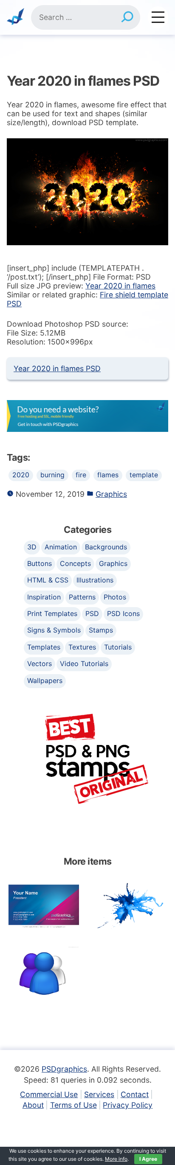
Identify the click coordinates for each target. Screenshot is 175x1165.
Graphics (111, 494)
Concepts (75, 563)
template (144, 475)
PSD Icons (123, 613)
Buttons (39, 563)
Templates (43, 647)
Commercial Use (49, 1094)
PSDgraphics (64, 1068)
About (33, 1105)
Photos (115, 597)
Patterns (82, 597)
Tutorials (118, 647)
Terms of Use (73, 1105)
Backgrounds (106, 547)
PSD (92, 613)
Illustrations (94, 580)
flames (108, 475)
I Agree (148, 1159)
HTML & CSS (47, 580)
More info (116, 1159)
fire (81, 475)
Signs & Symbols (54, 630)
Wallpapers (44, 680)
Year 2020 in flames (120, 285)
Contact (135, 1094)
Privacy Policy (127, 1105)
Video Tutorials (84, 663)
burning (52, 475)
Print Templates (52, 613)
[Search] (127, 17)
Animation (61, 547)
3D (32, 547)
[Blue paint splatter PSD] (131, 905)
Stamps (101, 630)
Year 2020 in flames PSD (57, 368)
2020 (20, 475)
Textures (82, 647)
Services (99, 1094)
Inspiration (44, 597)
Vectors (39, 663)
